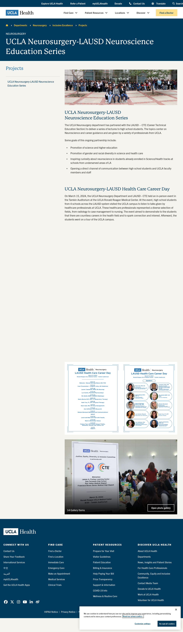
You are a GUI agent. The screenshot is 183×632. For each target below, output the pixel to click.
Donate (118, 3)
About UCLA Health (147, 551)
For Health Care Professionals (152, 567)
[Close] (176, 609)
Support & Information (104, 584)
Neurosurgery (40, 25)
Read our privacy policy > (133, 616)
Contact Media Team (148, 583)
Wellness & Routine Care (105, 596)
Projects (83, 25)
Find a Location (55, 556)
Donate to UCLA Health (149, 588)
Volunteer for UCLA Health (151, 600)
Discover (141, 12)
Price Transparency (102, 579)
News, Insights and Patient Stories (155, 562)
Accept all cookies (166, 623)
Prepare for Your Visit (103, 551)
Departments (20, 25)
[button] (52, 3)
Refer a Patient (77, 3)
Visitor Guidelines (101, 556)
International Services (14, 562)
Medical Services (56, 579)
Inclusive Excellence (63, 25)
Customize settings (142, 623)
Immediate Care (56, 562)
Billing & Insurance (102, 567)
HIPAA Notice (51, 611)
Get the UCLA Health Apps (16, 584)
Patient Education (102, 562)
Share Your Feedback (14, 556)
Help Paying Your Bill (103, 573)
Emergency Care (56, 567)
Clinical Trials (54, 584)
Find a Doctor (166, 12)
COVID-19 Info (100, 590)
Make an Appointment (59, 573)
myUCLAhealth (100, 3)
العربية (6, 573)
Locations (120, 12)
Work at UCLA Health (148, 594)
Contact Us (139, 3)
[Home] (7, 25)
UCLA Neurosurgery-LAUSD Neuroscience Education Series (31, 83)
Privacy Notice (68, 611)
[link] (5, 602)
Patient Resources (94, 12)
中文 (5, 567)
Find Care (68, 12)
